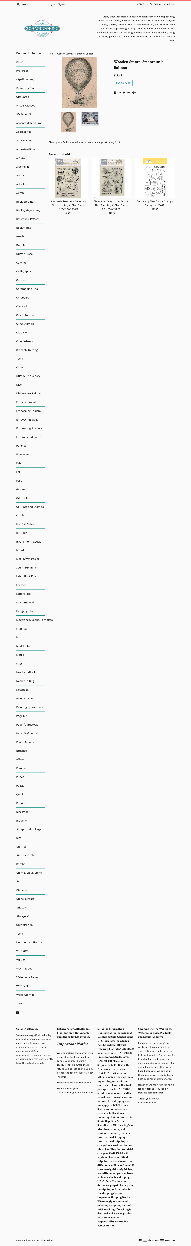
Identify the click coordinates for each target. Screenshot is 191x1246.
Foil (18, 472)
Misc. (19, 637)
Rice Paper (22, 812)
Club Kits (22, 332)
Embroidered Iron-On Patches (29, 441)
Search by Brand (30, 88)
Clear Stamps (25, 315)
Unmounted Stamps (29, 942)
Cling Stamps (25, 324)
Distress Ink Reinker (29, 393)
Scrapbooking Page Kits (28, 834)
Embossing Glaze (27, 419)
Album (20, 158)
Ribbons (21, 820)
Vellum (20, 960)
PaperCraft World (27, 733)
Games (20, 489)
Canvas (21, 280)
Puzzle (20, 785)
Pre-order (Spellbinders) (25, 75)
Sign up (62, 4)
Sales (19, 62)
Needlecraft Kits (26, 672)
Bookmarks (23, 227)
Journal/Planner (26, 567)
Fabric (20, 463)
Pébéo (20, 759)
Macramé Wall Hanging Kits (25, 607)
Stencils (21, 890)
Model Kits (23, 646)
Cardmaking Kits (27, 289)
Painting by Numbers (29, 707)
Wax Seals (22, 986)
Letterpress (23, 593)
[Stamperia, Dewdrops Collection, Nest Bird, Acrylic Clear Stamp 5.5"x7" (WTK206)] (111, 178)
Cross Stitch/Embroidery (28, 372)
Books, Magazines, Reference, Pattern (30, 215)
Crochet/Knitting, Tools (27, 354)
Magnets (21, 628)
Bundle (20, 245)
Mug (19, 663)
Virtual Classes (25, 105)
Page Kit (21, 716)
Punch (20, 777)
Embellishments (26, 402)
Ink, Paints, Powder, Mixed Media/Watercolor (28, 550)
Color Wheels (24, 341)
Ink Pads (21, 533)
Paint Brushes (25, 698)
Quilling (21, 794)
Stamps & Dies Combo (26, 860)
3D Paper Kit (24, 114)
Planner (21, 768)
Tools (19, 933)
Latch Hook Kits (26, 576)
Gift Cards (22, 97)
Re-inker (21, 803)
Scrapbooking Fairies (43, 1240)
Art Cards (22, 175)
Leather (21, 585)
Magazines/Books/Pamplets (30, 620)
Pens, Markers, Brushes (25, 746)
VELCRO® (22, 951)
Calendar (22, 262)
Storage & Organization (24, 921)
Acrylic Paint (24, 140)
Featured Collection (28, 53)
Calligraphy (23, 271)
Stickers (21, 907)
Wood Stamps (25, 994)
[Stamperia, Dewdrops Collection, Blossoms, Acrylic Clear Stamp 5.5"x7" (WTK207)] (68, 178)
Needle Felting (25, 681)
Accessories (23, 131)
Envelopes (22, 454)
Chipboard (23, 297)
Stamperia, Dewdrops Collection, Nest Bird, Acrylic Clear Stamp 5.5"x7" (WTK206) (112, 205)
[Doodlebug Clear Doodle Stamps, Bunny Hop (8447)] (155, 178)
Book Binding (25, 201)
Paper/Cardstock (27, 724)
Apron (20, 193)
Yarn (19, 1003)
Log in (52, 4)
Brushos (21, 236)
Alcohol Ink (30, 166)
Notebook (22, 689)
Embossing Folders (28, 411)
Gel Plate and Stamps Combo (30, 511)
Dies (19, 384)
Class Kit (21, 306)
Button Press (24, 254)
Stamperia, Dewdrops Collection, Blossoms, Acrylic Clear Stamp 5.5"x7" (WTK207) (68, 205)
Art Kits (21, 184)
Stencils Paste (25, 899)
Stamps (21, 846)
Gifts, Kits (22, 498)
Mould (20, 655)
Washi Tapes (24, 968)
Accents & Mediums (29, 123)
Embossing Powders (29, 428)
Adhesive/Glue (25, 149)
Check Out (169, 4)
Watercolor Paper (27, 977)
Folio (19, 480)
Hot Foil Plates (25, 524)
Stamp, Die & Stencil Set (29, 877)
